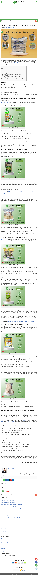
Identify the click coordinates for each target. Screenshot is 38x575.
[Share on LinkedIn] (13, 480)
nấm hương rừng (11, 421)
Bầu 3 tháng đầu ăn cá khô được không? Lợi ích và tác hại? (11, 504)
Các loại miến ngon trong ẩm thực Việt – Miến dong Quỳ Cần (12, 76)
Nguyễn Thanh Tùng (11, 27)
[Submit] (36, 21)
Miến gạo (5, 77)
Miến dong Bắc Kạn (6, 75)
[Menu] (1, 2)
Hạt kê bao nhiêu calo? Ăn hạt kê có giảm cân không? (10, 517)
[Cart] (36, 2)
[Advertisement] (19, 12)
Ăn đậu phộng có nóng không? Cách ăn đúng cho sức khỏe (11, 500)
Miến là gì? (3, 68)
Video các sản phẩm (4, 530)
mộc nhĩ (2, 421)
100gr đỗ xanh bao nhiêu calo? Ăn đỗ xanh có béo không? (11, 508)
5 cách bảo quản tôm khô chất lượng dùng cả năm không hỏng (12, 506)
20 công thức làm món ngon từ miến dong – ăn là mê (20, 464)
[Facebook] (1, 477)
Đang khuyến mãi (3, 541)
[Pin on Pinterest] (11, 480)
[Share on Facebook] (6, 480)
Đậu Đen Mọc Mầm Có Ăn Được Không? (8, 502)
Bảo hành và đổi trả (4, 548)
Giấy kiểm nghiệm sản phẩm (5, 527)
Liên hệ (2, 538)
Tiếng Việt (31, 2)
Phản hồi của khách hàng (5, 531)
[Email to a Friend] (9, 480)
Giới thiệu (2, 539)
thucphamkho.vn (4, 435)
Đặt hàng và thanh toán (4, 549)
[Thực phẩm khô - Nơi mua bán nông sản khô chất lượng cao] (19, 2)
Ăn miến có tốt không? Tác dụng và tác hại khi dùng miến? (21, 321)
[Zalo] (36, 568)
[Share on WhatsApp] (4, 480)
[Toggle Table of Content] (24, 67)
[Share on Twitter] (8, 480)
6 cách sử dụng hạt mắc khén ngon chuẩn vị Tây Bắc (10, 513)
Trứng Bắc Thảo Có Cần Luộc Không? (7, 515)
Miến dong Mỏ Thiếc (6, 73)
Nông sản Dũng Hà (30, 574)
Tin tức (2, 23)
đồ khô (24, 420)
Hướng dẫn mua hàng (4, 542)
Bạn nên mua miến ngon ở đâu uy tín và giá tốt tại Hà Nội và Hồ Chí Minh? (13, 78)
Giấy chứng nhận (3, 528)
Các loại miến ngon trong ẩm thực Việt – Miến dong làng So (12, 74)
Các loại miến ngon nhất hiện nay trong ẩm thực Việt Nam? (11, 69)
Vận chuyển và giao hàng (5, 551)
